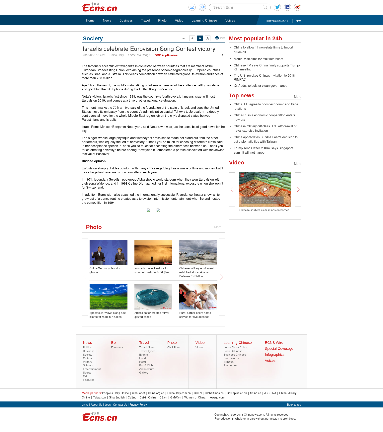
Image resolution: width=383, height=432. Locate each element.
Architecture (146, 369)
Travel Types (147, 351)
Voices (230, 20)
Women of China (194, 397)
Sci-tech (88, 365)
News (107, 20)
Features (88, 379)
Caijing (132, 397)
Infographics (274, 355)
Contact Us (120, 404)
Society (87, 354)
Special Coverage (279, 349)
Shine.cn (255, 393)
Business (126, 20)
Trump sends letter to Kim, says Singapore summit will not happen (263, 150)
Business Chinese (235, 354)
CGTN (198, 393)
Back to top (294, 404)
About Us (96, 404)
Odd (85, 376)
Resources (230, 365)
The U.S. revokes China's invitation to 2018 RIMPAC (264, 77)
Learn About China (235, 347)
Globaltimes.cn (214, 393)
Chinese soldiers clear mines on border (264, 210)
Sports (87, 372)
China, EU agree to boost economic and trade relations (266, 106)
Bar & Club (146, 365)
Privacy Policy (138, 404)
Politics (87, 347)
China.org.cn (156, 393)
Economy (117, 347)
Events (143, 354)
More (217, 226)
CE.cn (163, 397)
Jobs (108, 404)
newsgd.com (217, 397)
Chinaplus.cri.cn (237, 393)
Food (142, 358)
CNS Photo (174, 347)
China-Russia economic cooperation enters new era (264, 117)
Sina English (117, 397)
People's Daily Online (115, 393)
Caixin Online (148, 397)
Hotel (142, 361)
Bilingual (229, 361)
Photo (162, 20)
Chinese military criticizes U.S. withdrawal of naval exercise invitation (265, 128)
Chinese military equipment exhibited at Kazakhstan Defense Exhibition (196, 272)
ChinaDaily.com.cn (179, 393)
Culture (87, 358)
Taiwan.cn (99, 397)
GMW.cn (175, 397)
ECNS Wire (274, 343)
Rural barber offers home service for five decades (195, 315)
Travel (145, 20)
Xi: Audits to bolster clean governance (260, 85)
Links (85, 404)
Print (222, 38)
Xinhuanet (138, 393)
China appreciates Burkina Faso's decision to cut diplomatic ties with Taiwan (266, 139)
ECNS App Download (166, 55)
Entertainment (92, 369)
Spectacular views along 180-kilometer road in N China (108, 315)
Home (90, 20)
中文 (298, 21)
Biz (113, 343)
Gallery (143, 372)
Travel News (147, 347)
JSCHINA (270, 393)
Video (179, 20)
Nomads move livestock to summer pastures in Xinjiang (152, 270)
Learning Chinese (204, 20)
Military (87, 361)
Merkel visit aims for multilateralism (258, 58)
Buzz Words (231, 358)
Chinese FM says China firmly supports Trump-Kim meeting (267, 67)
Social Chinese (233, 351)
